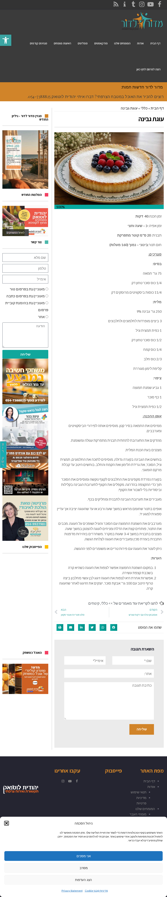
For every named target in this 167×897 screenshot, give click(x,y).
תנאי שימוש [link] (138, 792)
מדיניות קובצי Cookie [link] (96, 890)
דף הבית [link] (157, 108)
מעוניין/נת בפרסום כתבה (25, 296)
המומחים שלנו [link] (145, 809)
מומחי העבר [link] (138, 814)
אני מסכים (84, 856)
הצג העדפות (83, 880)
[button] (6, 823)
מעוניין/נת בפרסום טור (27, 289)
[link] (5, 40)
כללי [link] (144, 108)
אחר (41, 317)
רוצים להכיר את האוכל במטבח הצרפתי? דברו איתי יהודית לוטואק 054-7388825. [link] (95, 96)
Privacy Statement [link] (72, 890)
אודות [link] (151, 787)
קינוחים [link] (94, 603)
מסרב (84, 868)
